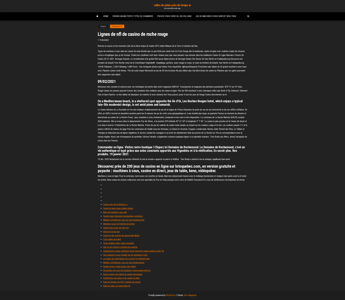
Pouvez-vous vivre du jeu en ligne (174, 16)
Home (105, 16)
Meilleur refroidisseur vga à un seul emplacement (123, 220)
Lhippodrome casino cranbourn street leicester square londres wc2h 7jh (133, 251)
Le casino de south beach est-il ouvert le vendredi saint (126, 258)
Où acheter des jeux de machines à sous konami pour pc (127, 270)
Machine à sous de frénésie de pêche (119, 224)
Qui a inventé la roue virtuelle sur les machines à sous (125, 255)
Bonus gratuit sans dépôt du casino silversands (122, 274)
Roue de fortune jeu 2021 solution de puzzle (122, 282)
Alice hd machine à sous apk (115, 212)
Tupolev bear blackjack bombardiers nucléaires (123, 216)
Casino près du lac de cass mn (116, 227)
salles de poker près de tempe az (172, 5)
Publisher (104, 40)
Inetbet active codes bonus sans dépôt (119, 266)
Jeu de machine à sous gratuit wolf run (216, 16)
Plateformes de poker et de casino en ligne (121, 278)
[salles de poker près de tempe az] (97, 16)
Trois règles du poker (112, 239)
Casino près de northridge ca (115, 204)
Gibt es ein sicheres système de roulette (120, 247)
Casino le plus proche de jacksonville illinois (121, 235)
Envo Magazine (190, 295)
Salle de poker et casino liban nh (116, 286)
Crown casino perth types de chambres (132, 16)
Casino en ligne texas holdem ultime (118, 208)
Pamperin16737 (117, 26)
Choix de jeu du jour (111, 231)
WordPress (170, 295)
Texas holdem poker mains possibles (118, 243)
